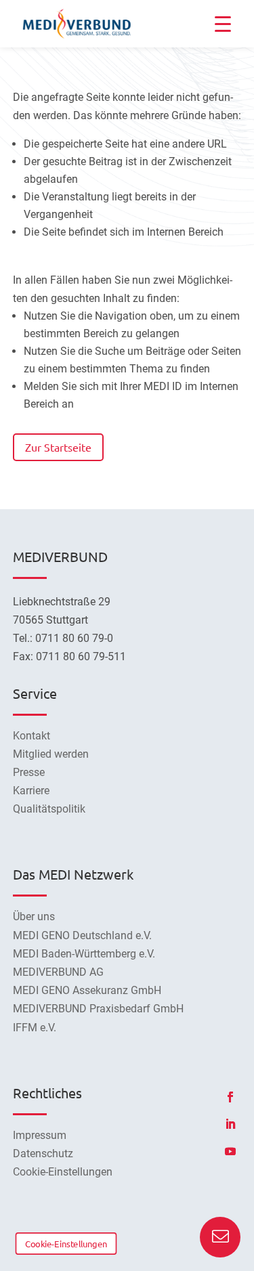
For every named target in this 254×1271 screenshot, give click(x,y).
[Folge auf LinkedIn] (230, 1124)
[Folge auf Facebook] (230, 1097)
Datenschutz (43, 1153)
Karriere (31, 790)
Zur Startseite (58, 447)
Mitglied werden (51, 754)
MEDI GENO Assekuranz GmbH (87, 990)
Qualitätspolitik (49, 808)
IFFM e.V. (34, 1027)
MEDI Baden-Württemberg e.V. (84, 953)
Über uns (34, 916)
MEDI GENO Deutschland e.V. (82, 935)
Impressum (39, 1135)
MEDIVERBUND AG (58, 972)
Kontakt (31, 735)
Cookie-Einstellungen (66, 1243)
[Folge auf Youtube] (230, 1151)
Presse (29, 772)
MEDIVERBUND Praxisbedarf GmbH (98, 1008)
